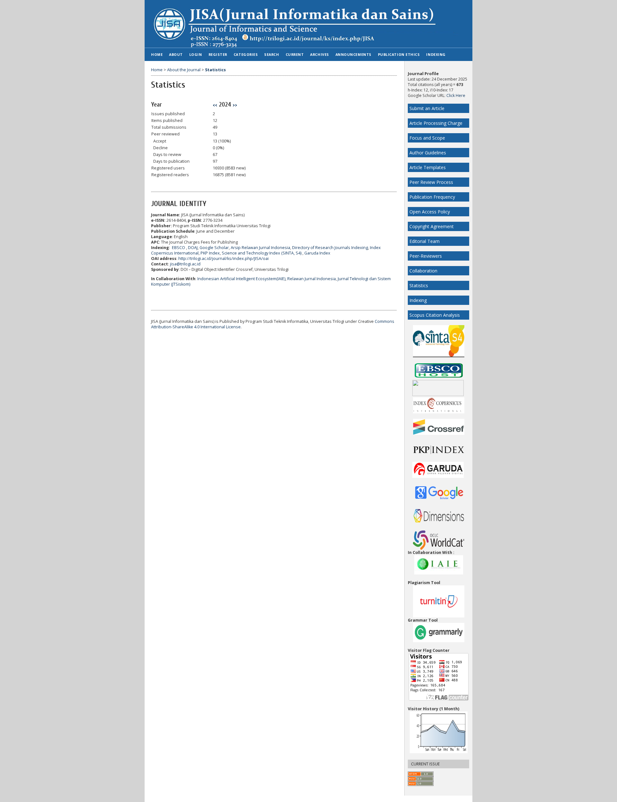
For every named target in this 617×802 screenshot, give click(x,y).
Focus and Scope (427, 138)
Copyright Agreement (431, 226)
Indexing (418, 300)
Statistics (418, 285)
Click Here (455, 95)
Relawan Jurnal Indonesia (311, 278)
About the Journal (184, 70)
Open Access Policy (429, 212)
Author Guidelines (427, 153)
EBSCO (178, 247)
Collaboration (423, 271)
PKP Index (210, 253)
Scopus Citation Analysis (434, 315)
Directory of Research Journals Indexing (330, 247)
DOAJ (193, 247)
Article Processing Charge (435, 123)
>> (235, 105)
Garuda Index (317, 253)
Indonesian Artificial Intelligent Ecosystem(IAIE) (241, 278)
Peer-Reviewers (425, 256)
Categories (246, 54)
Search (271, 54)
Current (295, 54)
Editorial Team (424, 241)
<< (215, 105)
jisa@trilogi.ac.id (185, 264)
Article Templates (427, 167)
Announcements (353, 54)
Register (218, 54)
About (176, 54)
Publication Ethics (399, 54)
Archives (319, 54)
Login (195, 54)
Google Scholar (214, 247)
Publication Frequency (432, 197)
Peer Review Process (431, 182)
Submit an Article (426, 108)
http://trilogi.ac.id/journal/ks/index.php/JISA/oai (223, 258)
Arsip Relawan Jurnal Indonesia (260, 247)
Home (157, 54)
